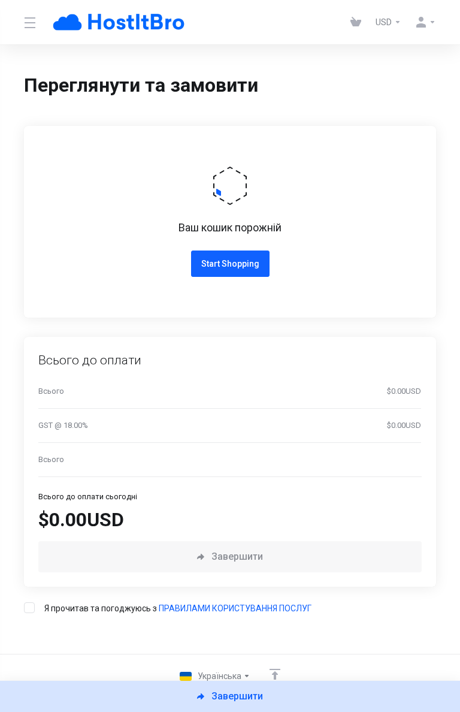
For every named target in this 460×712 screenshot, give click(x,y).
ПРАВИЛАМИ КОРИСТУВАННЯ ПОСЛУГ (235, 608)
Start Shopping (230, 263)
